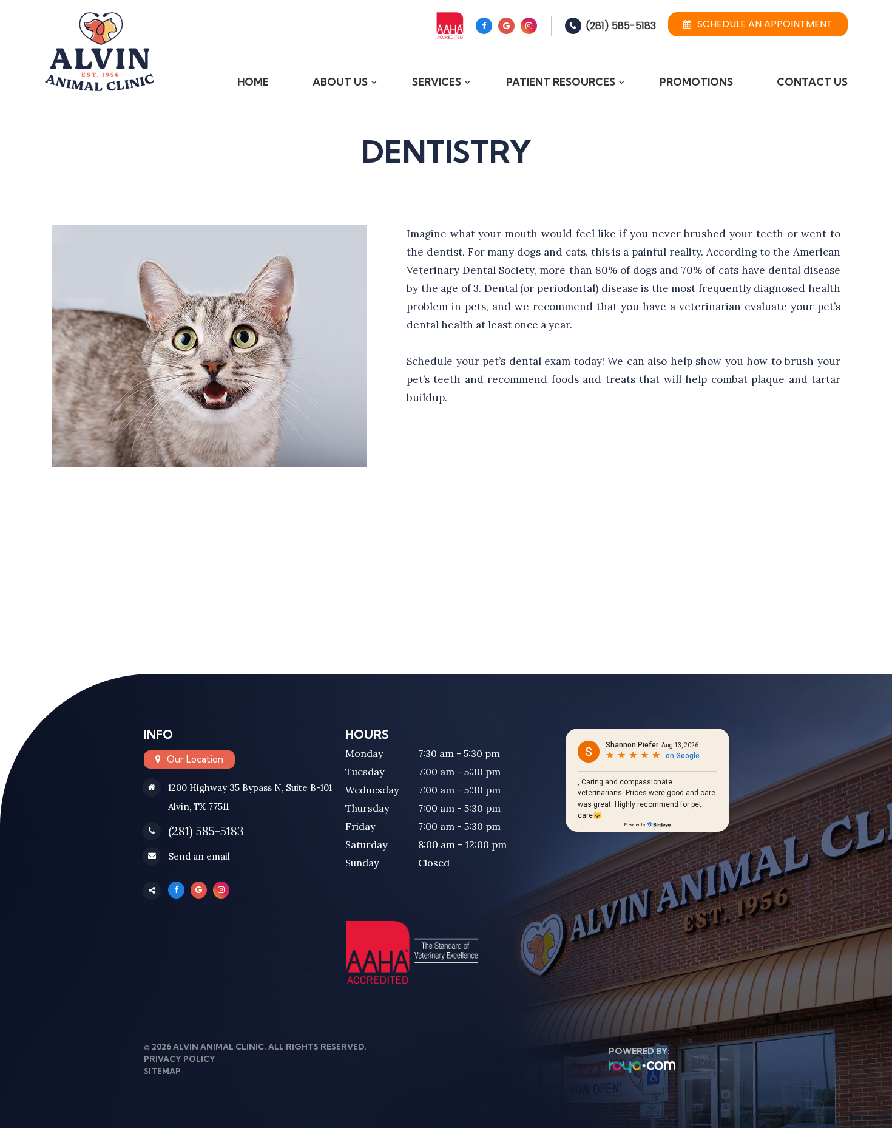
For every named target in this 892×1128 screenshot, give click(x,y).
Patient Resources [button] (560, 81)
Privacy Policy (179, 1059)
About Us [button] (340, 81)
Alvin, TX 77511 (198, 806)
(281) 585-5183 (621, 26)
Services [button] (436, 81)
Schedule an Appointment (765, 24)
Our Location (195, 759)
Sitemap (162, 1071)
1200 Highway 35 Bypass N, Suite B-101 (250, 787)
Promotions (696, 81)
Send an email (199, 856)
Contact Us (812, 81)
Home (253, 81)
